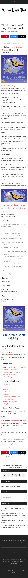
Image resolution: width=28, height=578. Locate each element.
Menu (15, 2)
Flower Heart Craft (9, 374)
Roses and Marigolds (10, 401)
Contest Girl (6, 542)
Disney (12, 420)
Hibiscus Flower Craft (10, 369)
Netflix (17, 420)
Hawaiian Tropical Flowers (12, 396)
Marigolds (7, 384)
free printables (14, 411)
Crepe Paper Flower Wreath (17, 367)
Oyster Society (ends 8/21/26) (11, 527)
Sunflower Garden (9, 399)
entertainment (9, 354)
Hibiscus (6, 394)
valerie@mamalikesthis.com (14, 486)
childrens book (11, 456)
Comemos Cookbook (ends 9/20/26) (13, 513)
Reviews (24, 454)
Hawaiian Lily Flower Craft (12, 372)
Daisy (6, 389)
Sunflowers (7, 387)
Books (9, 454)
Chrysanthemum (9, 392)
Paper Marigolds (9, 377)
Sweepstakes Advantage (16, 542)
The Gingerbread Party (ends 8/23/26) (13, 525)
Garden (20, 454)
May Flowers (8, 404)
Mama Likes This (14, 10)
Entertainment (14, 454)
